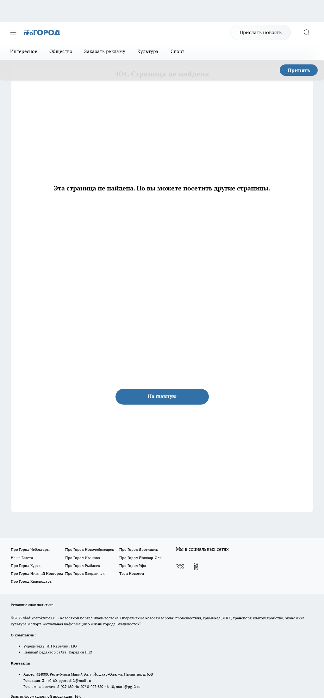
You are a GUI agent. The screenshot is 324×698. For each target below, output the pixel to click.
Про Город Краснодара (31, 581)
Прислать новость (261, 32)
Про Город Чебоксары (30, 549)
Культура (147, 51)
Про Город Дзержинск (84, 573)
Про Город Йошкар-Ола (140, 557)
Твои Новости (131, 573)
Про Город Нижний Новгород (37, 573)
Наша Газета (22, 557)
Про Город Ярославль (138, 549)
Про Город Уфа (132, 565)
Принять (299, 70)
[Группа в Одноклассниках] (196, 566)
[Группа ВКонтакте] (180, 566)
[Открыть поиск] (306, 32)
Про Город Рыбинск (82, 565)
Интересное (23, 51)
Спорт (177, 51)
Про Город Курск (25, 565)
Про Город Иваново (82, 557)
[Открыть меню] (13, 32)
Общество (60, 51)
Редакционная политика (32, 604)
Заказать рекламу (104, 51)
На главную (162, 396)
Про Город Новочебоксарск (89, 549)
